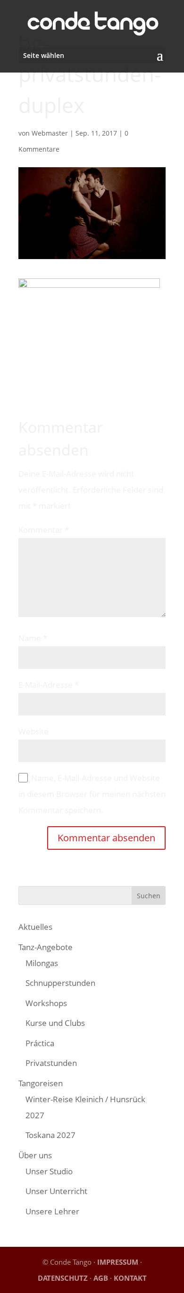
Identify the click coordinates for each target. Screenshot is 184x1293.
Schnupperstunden (60, 982)
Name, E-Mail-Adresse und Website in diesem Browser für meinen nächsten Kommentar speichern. (92, 794)
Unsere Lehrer (52, 1211)
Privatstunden (51, 1062)
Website (33, 731)
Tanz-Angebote (45, 947)
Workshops (46, 1003)
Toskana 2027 (50, 1135)
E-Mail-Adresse (48, 684)
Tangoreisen (40, 1083)
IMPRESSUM (117, 1262)
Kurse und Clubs (55, 1022)
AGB (100, 1278)
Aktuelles (35, 926)
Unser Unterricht (56, 1191)
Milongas (41, 963)
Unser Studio (49, 1171)
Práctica (39, 1043)
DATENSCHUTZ (63, 1278)
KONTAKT (130, 1278)
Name (32, 638)
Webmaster (50, 133)
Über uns (35, 1155)
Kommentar (43, 529)
